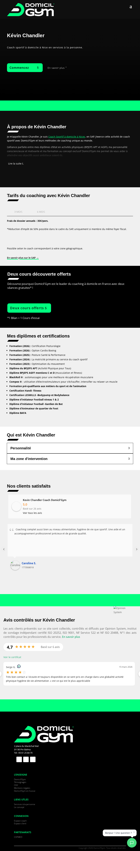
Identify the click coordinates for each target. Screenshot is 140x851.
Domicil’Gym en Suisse (24, 790)
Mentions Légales (22, 788)
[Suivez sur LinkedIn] (26, 759)
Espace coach (20, 820)
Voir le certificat (12, 657)
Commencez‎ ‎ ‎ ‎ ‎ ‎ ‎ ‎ (23, 68)
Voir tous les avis (32, 513)
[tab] (18, 211)
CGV (16, 785)
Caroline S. (29, 563)
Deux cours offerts (27, 308)
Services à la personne (24, 804)
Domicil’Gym (20, 779)
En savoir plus (56, 67)
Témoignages (20, 782)
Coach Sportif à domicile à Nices (66, 136)
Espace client (20, 823)
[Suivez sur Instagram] (33, 759)
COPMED (18, 837)
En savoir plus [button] (71, 637)
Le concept (19, 807)
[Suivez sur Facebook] (19, 759)
